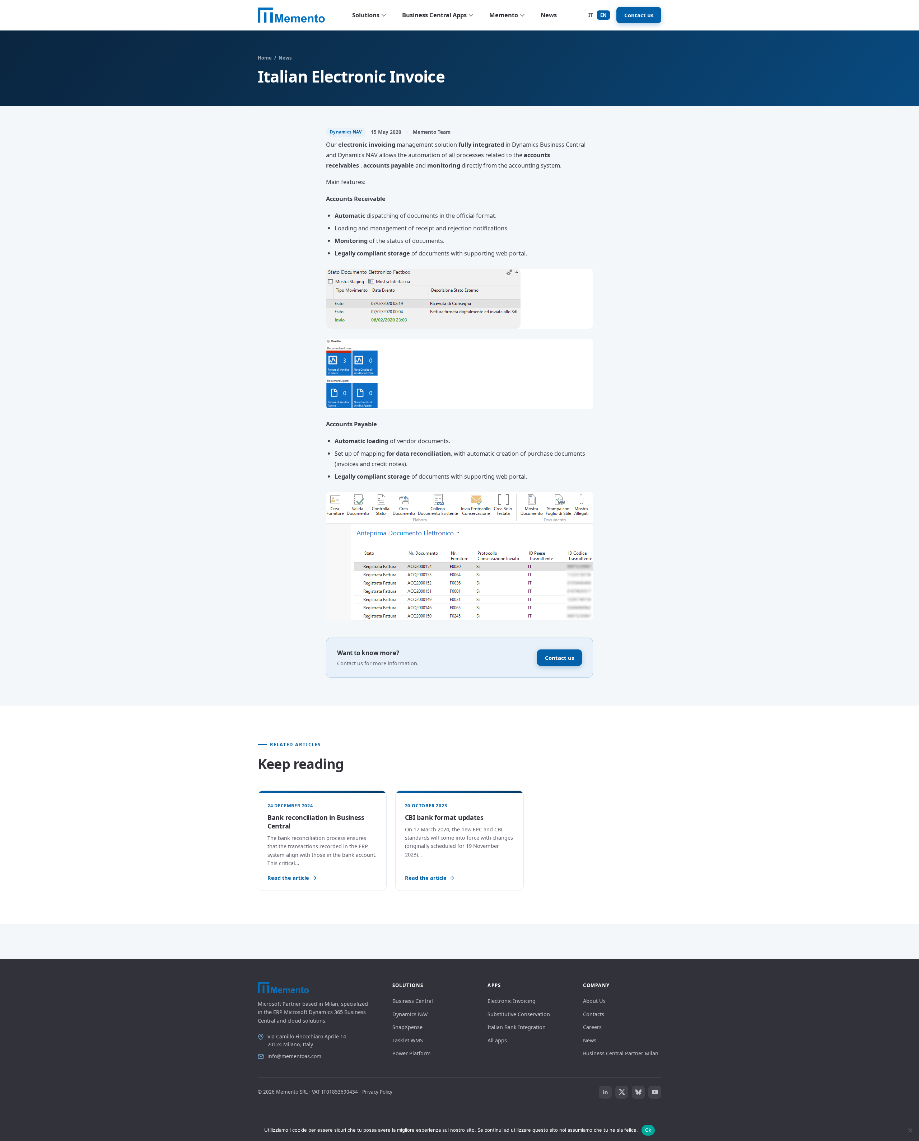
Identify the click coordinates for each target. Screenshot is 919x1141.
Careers (592, 1026)
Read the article (288, 877)
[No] (910, 1130)
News (549, 15)
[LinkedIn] (605, 1092)
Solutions (365, 15)
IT (590, 15)
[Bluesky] (638, 1092)
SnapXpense (407, 1026)
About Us (594, 1000)
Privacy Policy (377, 1092)
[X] (621, 1092)
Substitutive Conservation (519, 1014)
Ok (648, 1130)
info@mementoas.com (294, 1056)
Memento (503, 15)
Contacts (593, 1014)
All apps (497, 1040)
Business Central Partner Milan (620, 1053)
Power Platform (411, 1053)
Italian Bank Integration (517, 1026)
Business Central (412, 1000)
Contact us (638, 15)
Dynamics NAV (410, 1014)
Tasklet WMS (407, 1040)
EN (603, 15)
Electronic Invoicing (512, 1000)
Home (265, 58)
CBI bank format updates (444, 817)
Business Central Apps (434, 15)
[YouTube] (654, 1092)
